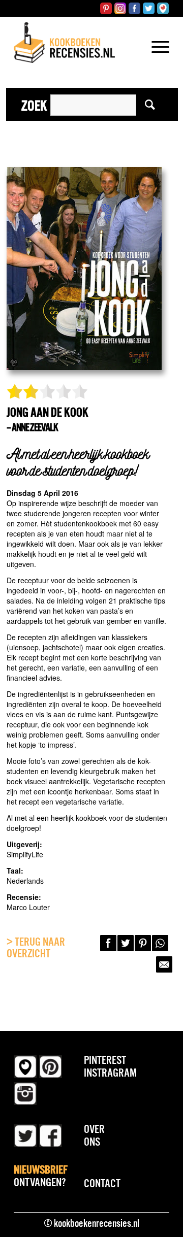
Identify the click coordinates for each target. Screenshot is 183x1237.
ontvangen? (41, 1175)
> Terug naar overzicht (36, 947)
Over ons (94, 1135)
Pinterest (105, 1060)
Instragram (110, 1072)
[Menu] (155, 60)
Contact (102, 1183)
